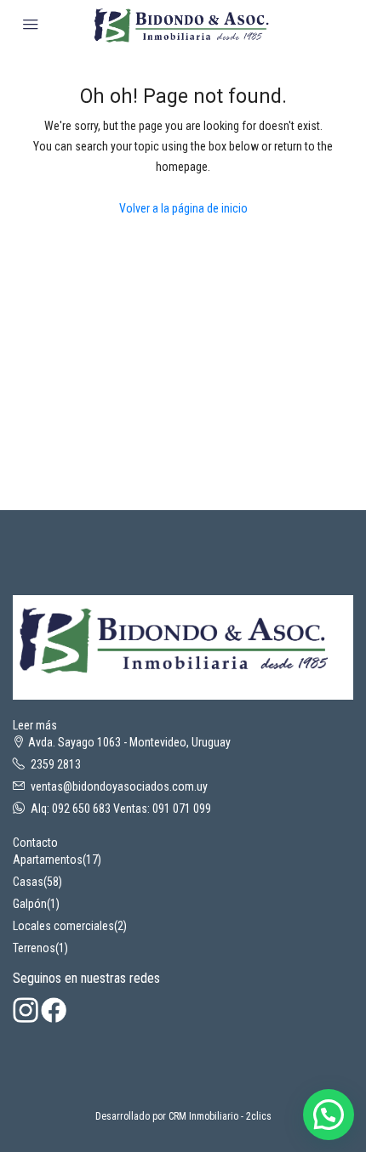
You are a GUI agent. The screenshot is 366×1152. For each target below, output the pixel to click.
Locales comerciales (63, 926)
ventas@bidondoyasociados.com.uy (119, 786)
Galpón (30, 904)
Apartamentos (48, 859)
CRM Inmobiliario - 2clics (220, 1116)
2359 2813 (56, 764)
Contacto (35, 842)
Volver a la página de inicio (183, 208)
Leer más (35, 725)
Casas (28, 881)
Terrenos (34, 948)
